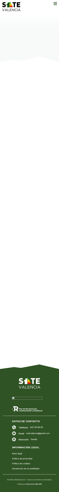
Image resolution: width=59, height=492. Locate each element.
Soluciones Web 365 (34, 484)
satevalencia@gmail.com (38, 433)
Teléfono (23, 427)
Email (21, 433)
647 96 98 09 (36, 427)
